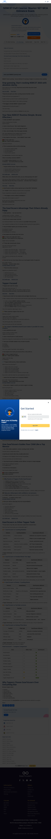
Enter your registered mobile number (35, 414)
